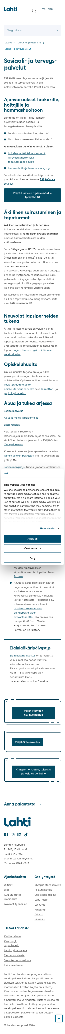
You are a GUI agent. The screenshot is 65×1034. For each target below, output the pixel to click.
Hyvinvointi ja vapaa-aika (28, 42)
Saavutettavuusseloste (17, 960)
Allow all (33, 538)
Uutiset (8, 885)
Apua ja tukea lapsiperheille (21, 417)
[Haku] (34, 11)
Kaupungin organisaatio (11, 943)
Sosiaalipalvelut (13, 410)
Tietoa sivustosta (14, 955)
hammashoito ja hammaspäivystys (29, 168)
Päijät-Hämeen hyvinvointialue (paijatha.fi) (32, 195)
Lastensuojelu (12, 424)
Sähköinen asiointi (45, 894)
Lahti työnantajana (15, 950)
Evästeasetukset (14, 965)
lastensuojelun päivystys (19, 455)
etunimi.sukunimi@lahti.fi (19, 858)
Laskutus (39, 904)
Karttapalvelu (12, 936)
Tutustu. (18, 576)
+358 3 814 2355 (13, 853)
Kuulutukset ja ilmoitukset (13, 897)
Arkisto (38, 914)
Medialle (39, 919)
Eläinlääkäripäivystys (22, 655)
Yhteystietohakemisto (47, 885)
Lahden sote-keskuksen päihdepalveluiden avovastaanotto (28, 613)
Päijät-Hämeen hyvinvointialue (33, 712)
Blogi (7, 889)
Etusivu (8, 42)
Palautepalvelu (43, 889)
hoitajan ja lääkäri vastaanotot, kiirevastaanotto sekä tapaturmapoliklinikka (27, 157)
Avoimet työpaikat (15, 904)
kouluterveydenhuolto (17, 384)
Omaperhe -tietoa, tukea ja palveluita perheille (33, 771)
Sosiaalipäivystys (14, 467)
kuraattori (47, 389)
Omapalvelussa (13, 444)
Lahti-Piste (41, 899)
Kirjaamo (40, 909)
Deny (33, 558)
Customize (30, 548)
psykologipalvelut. (15, 393)
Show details (47, 528)
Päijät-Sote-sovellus (27, 742)
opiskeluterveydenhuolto (19, 389)
